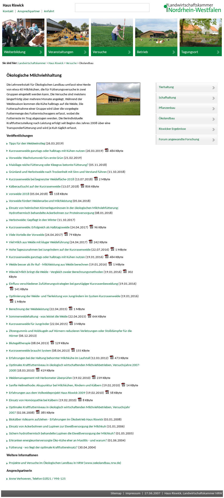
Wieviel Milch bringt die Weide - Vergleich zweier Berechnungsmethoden (56, 272)
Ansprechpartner (29, 11)
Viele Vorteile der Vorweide (26, 235)
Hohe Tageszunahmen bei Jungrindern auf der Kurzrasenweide (50, 250)
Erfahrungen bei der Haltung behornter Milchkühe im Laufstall (49, 358)
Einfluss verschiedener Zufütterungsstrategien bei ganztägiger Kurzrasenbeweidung (63, 284)
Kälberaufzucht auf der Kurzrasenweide (35, 186)
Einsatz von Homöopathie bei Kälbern (33, 400)
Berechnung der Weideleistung (29, 309)
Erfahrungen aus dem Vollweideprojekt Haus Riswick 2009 (47, 393)
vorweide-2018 (19, 194)
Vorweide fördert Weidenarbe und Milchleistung (40, 201)
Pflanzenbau (167, 108)
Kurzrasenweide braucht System (30, 350)
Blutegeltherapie (19, 343)
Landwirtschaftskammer (32, 63)
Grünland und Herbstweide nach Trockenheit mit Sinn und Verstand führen (58, 172)
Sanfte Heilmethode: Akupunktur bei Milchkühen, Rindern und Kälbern (55, 385)
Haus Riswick (56, 63)
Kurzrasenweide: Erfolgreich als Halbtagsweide (39, 227)
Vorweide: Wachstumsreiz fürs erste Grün (36, 158)
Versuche (71, 63)
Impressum (133, 493)
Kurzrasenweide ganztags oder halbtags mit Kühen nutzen (47, 151)
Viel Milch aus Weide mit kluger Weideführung (39, 242)
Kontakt (8, 11)
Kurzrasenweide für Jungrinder (29, 324)
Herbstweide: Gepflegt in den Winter (33, 220)
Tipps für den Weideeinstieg (27, 143)
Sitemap (116, 493)
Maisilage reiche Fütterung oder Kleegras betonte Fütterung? (48, 165)
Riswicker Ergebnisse (172, 129)
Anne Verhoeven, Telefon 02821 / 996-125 (37, 479)
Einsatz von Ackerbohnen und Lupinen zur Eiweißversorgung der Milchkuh (57, 426)
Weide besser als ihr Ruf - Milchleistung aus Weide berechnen (48, 264)
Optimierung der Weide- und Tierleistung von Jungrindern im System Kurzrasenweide (64, 296)
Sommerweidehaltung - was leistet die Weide (38, 316)
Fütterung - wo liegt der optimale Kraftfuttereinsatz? (43, 447)
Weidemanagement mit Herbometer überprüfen (40, 378)
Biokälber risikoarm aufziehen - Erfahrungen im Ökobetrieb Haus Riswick (56, 419)
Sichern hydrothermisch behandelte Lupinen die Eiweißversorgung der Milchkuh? (62, 433)
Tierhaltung (166, 87)
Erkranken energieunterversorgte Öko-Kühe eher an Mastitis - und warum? (58, 440)
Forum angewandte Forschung (179, 139)
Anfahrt (49, 11)
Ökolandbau (167, 118)
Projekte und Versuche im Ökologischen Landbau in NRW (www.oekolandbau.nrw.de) (65, 463)
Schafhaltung (167, 97)
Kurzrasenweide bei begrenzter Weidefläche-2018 (41, 179)
